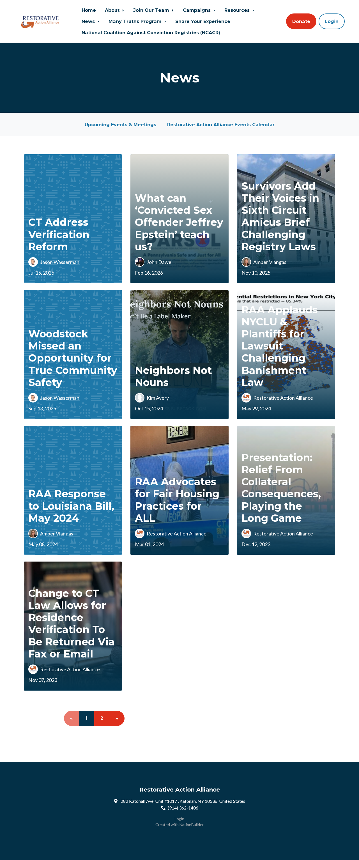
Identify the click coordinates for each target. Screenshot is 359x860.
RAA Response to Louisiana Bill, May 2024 (71, 506)
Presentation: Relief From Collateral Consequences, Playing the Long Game (281, 487)
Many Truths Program (136, 21)
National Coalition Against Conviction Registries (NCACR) (151, 32)
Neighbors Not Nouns (173, 376)
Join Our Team (152, 10)
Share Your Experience (202, 21)
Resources (237, 10)
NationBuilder (192, 824)
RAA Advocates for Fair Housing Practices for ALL (177, 499)
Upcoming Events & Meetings (120, 124)
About (113, 10)
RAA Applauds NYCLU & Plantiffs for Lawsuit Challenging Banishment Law (279, 345)
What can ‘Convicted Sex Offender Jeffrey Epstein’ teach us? (179, 222)
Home (89, 10)
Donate (301, 21)
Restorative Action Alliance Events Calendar (221, 124)
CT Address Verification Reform (58, 234)
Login (332, 21)
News (89, 21)
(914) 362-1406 (183, 807)
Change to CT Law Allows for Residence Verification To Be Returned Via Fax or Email (71, 623)
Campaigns (197, 10)
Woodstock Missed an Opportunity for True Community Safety (72, 358)
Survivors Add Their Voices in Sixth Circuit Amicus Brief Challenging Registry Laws (280, 216)
